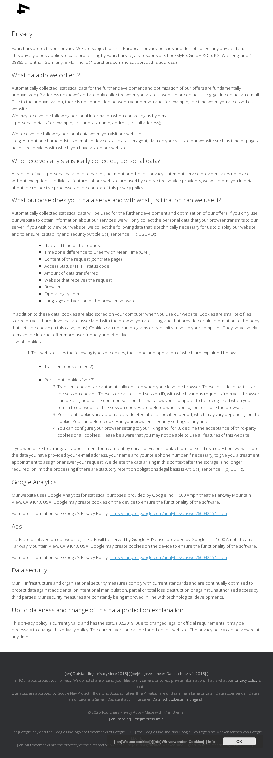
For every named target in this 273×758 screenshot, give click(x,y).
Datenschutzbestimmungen (176, 699)
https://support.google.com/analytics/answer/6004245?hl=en (168, 513)
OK (239, 741)
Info (211, 741)
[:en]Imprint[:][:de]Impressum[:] (136, 718)
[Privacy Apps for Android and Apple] (20, 9)
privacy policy (246, 680)
